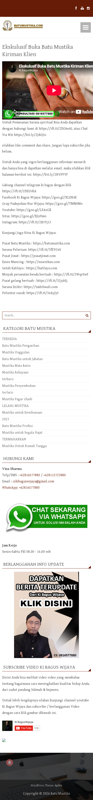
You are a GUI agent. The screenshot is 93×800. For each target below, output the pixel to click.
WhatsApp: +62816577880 (21, 488)
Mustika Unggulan (15, 352)
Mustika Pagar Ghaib (17, 399)
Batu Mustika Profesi (17, 426)
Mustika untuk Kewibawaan (22, 413)
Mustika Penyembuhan (18, 386)
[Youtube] (82, 8)
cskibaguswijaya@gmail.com (33, 481)
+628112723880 (54, 475)
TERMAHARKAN (14, 439)
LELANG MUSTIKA (15, 406)
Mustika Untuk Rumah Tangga (24, 446)
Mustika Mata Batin (16, 366)
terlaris (7, 393)
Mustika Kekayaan (15, 372)
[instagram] (88, 8)
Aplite (58, 785)
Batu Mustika (60, 794)
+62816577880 (29, 475)
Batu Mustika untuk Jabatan (22, 359)
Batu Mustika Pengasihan (20, 346)
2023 (5, 419)
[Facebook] (76, 8)
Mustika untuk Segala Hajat (22, 433)
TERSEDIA (9, 339)
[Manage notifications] (9, 762)
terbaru (7, 379)
